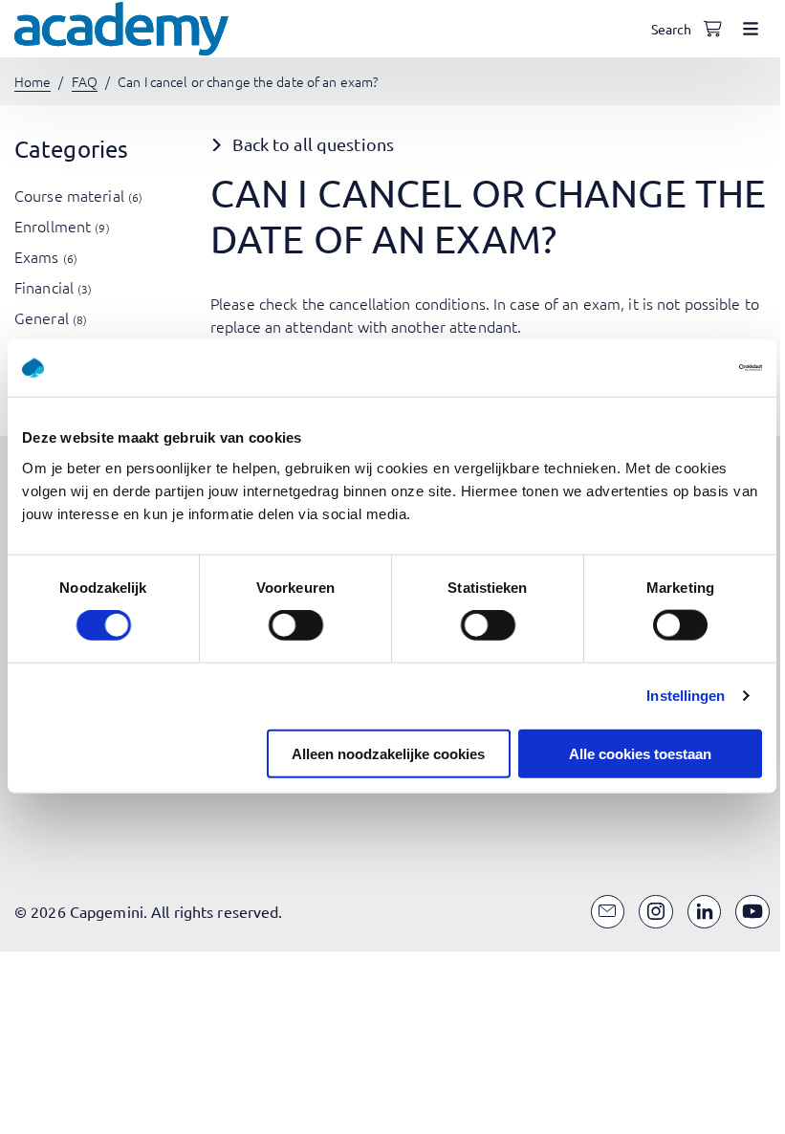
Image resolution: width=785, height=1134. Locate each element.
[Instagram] (656, 912)
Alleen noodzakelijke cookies (388, 753)
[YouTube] (752, 912)
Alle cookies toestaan (640, 753)
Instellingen (685, 695)
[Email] (608, 912)
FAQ (85, 81)
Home (32, 81)
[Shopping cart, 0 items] (712, 28)
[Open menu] (750, 29)
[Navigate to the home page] (121, 28)
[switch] (296, 625)
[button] (490, 145)
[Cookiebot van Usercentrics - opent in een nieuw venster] (678, 368)
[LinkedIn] (704, 912)
